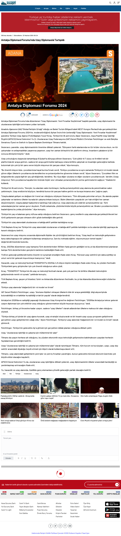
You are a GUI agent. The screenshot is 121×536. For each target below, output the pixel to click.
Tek (10, 374)
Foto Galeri (74, 503)
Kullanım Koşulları (75, 533)
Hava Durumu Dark (8, 503)
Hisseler (73, 493)
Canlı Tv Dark (24, 503)
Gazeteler (32, 493)
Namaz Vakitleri (17, 493)
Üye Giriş (86, 503)
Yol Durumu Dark (7, 507)
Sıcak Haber (75, 516)
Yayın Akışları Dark (26, 507)
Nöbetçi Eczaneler (26, 510)
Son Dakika (23, 513)
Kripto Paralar (113, 493)
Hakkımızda (36, 533)
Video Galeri (74, 507)
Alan (4, 374)
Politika (83, 8)
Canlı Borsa (41, 503)
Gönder (8, 458)
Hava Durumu (45, 493)
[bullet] (35, 458)
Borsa (3, 493)
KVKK (66, 533)
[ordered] (32, 458)
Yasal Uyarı (85, 533)
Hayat (75, 8)
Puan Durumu (60, 493)
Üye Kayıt (87, 507)
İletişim (43, 533)
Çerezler (61, 533)
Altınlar (58, 503)
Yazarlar (73, 510)
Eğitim (68, 8)
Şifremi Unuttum (89, 510)
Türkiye (17, 374)
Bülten (54, 8)
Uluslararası (28, 374)
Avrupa (46, 8)
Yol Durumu (98, 493)
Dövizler (59, 507)
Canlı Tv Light (6, 510)
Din (61, 8)
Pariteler (85, 493)
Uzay (37, 374)
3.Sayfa (37, 8)
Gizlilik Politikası (51, 533)
